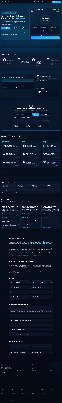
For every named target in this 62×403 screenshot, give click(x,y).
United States (3, 386)
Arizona (2, 400)
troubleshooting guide (38, 271)
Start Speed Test (57, 1)
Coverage (25, 1)
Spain (12, 388)
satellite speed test (38, 242)
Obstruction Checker (20, 368)
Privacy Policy (50, 370)
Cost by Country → (35, 368)
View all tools (56, 56)
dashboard (47, 244)
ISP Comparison (19, 375)
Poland (32, 389)
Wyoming (22, 400)
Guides (35, 1)
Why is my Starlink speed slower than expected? (31, 320)
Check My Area (15, 28)
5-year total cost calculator (26, 243)
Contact (49, 368)
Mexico (42, 388)
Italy (1, 388)
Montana (12, 400)
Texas (18, 117)
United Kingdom (23, 117)
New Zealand (53, 388)
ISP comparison (41, 243)
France (42, 386)
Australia (28, 117)
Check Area (36, 114)
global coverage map (35, 244)
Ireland (52, 389)
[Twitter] (2, 372)
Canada (12, 386)
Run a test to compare (30, 76)
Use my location (45, 114)
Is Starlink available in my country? (31, 329)
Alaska (32, 400)
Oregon (42, 400)
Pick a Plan (23, 28)
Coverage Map (34, 372)
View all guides (57, 201)
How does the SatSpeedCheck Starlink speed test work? (31, 308)
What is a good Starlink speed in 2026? (31, 316)
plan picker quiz (27, 244)
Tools (31, 1)
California (14, 117)
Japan (2, 389)
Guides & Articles (35, 370)
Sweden (22, 389)
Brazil (32, 388)
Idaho (52, 400)
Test (20, 1)
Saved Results (40, 1)
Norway (12, 389)
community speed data (22, 248)
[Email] (4, 372)
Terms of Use (50, 372)
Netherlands (23, 388)
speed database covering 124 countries (29, 252)
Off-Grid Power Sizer (20, 372)
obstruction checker (48, 242)
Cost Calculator (19, 370)
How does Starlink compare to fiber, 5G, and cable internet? (31, 334)
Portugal (42, 389)
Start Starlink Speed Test (45, 37)
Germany (32, 386)
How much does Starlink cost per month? (31, 325)
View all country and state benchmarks (9, 192)
